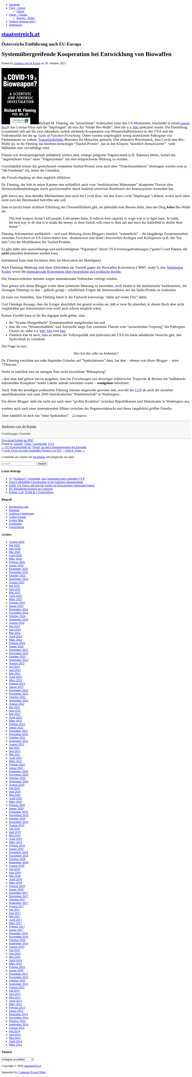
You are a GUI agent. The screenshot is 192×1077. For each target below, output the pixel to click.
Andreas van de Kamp (19, 426)
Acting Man (16, 520)
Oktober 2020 (17, 778)
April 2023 (15, 676)
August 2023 (16, 663)
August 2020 (16, 784)
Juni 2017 (15, 913)
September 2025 (18, 579)
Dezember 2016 (18, 933)
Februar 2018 (17, 886)
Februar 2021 (17, 764)
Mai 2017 (14, 916)
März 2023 (15, 680)
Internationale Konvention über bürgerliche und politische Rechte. (74, 272)
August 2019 (16, 825)
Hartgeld (14, 510)
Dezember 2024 (18, 609)
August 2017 (16, 906)
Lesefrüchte (39, 443)
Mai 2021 (14, 754)
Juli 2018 (14, 869)
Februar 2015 (17, 1007)
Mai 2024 (14, 633)
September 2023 (18, 660)
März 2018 (15, 882)
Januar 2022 (16, 727)
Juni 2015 (15, 994)
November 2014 (18, 1017)
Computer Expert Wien (32, 1072)
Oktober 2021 (17, 737)
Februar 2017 (17, 926)
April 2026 (15, 555)
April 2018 (15, 879)
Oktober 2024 (17, 616)
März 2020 (15, 801)
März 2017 (15, 923)
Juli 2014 (14, 1031)
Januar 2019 (16, 849)
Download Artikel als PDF (17, 440)
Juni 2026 (15, 548)
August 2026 (16, 541)
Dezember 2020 (18, 771)
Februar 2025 (17, 602)
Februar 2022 (17, 724)
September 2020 (18, 781)
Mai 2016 (14, 957)
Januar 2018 (16, 889)
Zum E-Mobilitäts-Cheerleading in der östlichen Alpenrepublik (46, 482)
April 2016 (15, 960)
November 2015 (18, 977)
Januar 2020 (16, 808)
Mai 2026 (14, 552)
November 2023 (18, 653)
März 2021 (15, 761)
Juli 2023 (14, 666)
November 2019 (18, 815)
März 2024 (15, 639)
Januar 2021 (16, 768)
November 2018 (18, 855)
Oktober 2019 (17, 818)
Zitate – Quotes (18, 14)
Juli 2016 (14, 950)
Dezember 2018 (18, 852)
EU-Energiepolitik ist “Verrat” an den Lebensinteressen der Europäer (44, 447)
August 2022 (16, 703)
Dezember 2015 (18, 973)
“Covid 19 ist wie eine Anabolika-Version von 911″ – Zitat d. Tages (43, 450)
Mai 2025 (14, 592)
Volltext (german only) (22, 21)
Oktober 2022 (17, 697)
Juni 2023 (15, 670)
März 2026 (15, 558)
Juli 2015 (14, 990)
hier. (63, 331)
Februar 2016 (17, 967)
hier (136, 127)
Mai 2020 (14, 795)
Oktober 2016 (17, 940)
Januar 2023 (16, 687)
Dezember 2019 (18, 811)
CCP (138, 390)
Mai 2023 (14, 673)
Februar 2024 (17, 643)
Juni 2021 (15, 751)
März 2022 (15, 720)
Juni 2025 (15, 589)
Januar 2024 (16, 646)
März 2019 (15, 842)
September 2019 (18, 822)
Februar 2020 (17, 805)
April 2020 (15, 798)
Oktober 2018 (17, 859)
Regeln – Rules (25, 18)
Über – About (17, 8)
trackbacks (39, 457)
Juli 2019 (14, 828)
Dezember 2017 (18, 892)
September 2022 (18, 700)
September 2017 (18, 903)
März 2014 (15, 1044)
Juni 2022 (15, 710)
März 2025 (15, 599)
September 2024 (18, 619)
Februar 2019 (17, 845)
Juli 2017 (14, 909)
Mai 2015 (14, 997)
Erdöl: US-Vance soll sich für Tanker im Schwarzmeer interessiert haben (51, 485)
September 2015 (18, 984)
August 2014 (16, 1027)
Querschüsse (16, 527)
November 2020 (18, 774)
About (20, 11)
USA (51, 443)
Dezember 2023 (18, 649)
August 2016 (16, 946)
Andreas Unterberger (21, 513)
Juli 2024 (14, 626)
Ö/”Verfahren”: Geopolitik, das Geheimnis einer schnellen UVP (47, 478)
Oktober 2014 (17, 1021)
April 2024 (15, 636)
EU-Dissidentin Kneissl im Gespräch (31, 488)
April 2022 (15, 717)
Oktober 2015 (17, 980)
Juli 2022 (14, 707)
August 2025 (16, 582)
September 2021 (18, 741)
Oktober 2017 (17, 899)
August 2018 (16, 865)
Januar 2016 (16, 970)
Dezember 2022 (18, 690)
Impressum (15, 24)
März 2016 (15, 963)
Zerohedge (15, 523)
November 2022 (18, 693)
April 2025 (15, 595)
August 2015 (16, 987)
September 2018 (18, 862)
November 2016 (18, 936)
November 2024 (18, 612)
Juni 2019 (15, 832)
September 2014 (18, 1024)
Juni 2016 (15, 953)
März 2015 (15, 1004)
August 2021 (16, 744)
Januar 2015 (16, 1011)
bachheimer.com (18, 506)
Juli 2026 (14, 545)
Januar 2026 (16, 565)
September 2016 (18, 943)
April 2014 (15, 1041)
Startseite (14, 4)
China (27, 443)
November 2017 (18, 896)
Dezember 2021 (18, 730)
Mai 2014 (14, 1038)
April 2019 (15, 838)
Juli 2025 (14, 585)
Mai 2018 (14, 876)
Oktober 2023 (17, 656)
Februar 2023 (17, 683)
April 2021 (15, 757)
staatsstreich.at (32, 1065)
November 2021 (18, 734)
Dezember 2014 (18, 1014)
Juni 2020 (15, 791)
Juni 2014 (15, 1034)
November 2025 (18, 572)
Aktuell (18, 443)
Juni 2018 (15, 872)
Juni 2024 (15, 629)
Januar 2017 (16, 930)
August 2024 (16, 622)
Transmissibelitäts (50, 140)
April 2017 (15, 919)
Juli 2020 (14, 788)
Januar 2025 (16, 606)
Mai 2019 (14, 835)
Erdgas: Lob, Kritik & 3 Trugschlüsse (31, 492)
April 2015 (15, 1000)
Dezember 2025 (18, 568)
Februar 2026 (17, 562)
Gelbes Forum (17, 517)
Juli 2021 (14, 747)
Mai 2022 (14, 714)
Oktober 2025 (17, 575)
